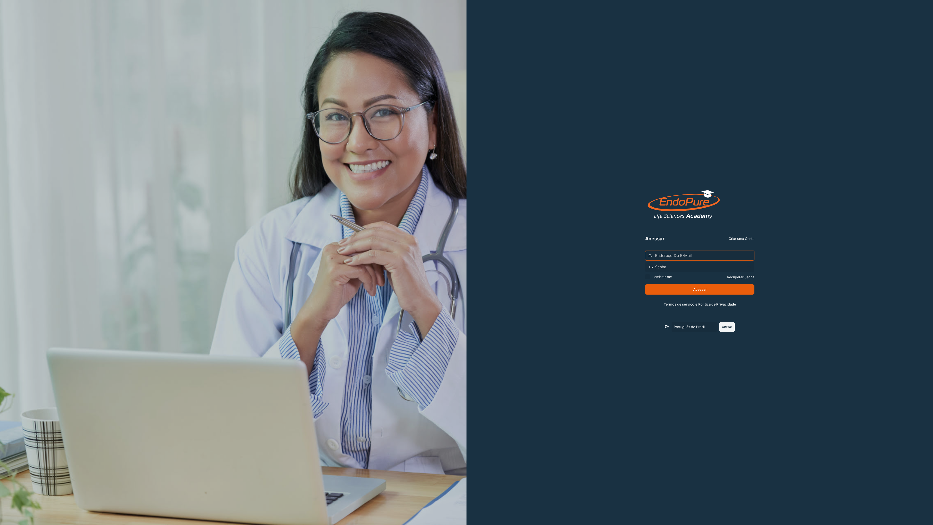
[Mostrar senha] (749, 267)
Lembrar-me (662, 277)
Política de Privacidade (717, 304)
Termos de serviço (679, 304)
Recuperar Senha (740, 277)
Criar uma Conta (741, 238)
